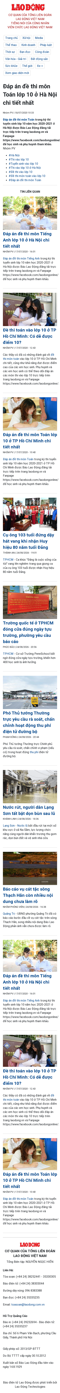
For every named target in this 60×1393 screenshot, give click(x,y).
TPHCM (8, 559)
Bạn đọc (25, 52)
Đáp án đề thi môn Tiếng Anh (21, 258)
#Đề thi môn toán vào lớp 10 (27, 176)
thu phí (34, 752)
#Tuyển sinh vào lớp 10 (23, 163)
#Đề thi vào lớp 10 (20, 172)
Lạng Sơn (9, 825)
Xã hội (26, 38)
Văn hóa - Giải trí (15, 59)
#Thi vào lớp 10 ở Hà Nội (25, 167)
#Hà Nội (14, 155)
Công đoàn (42, 52)
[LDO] (30, 214)
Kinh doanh (28, 45)
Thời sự (10, 52)
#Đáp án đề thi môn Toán (25, 180)
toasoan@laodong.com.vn (28, 1304)
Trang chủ (11, 38)
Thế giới (27, 66)
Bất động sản (39, 59)
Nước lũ (22, 825)
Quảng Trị (9, 913)
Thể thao (11, 45)
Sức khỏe (11, 66)
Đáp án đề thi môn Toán (18, 119)
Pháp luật (46, 45)
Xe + (40, 66)
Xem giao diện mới (17, 73)
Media (39, 38)
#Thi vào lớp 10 (19, 159)
